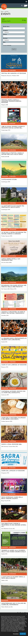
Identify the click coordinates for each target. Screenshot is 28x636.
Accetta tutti (22, 633)
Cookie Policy (15, 630)
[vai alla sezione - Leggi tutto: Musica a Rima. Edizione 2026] (14, 438)
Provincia (5, 38)
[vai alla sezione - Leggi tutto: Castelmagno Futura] (14, 173)
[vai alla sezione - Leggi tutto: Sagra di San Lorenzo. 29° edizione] (14, 358)
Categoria (5, 30)
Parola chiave (6, 26)
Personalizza (16, 633)
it (24, 5)
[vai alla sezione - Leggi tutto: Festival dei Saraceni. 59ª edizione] (14, 67)
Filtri (25, 20)
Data (4, 42)
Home (2, 11)
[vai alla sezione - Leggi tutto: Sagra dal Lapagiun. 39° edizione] (14, 464)
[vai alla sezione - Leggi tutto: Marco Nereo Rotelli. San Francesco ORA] (14, 252)
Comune (5, 34)
